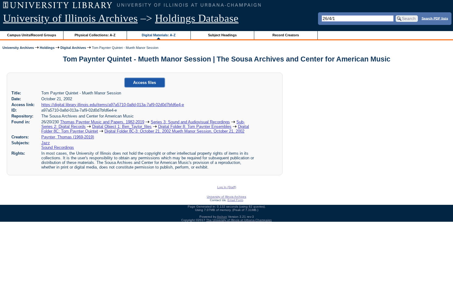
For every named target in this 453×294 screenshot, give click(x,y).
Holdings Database (197, 18)
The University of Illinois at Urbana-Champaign (239, 220)
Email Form (235, 200)
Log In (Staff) (226, 187)
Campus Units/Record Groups (31, 35)
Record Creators (285, 35)
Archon (222, 216)
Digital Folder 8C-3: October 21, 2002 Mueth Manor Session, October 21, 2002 (174, 131)
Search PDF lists (435, 18)
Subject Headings (222, 35)
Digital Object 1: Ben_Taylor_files (122, 126)
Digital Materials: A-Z (159, 35)
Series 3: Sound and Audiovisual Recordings (190, 122)
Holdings (47, 48)
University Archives (18, 48)
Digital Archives (73, 48)
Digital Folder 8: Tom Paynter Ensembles (194, 126)
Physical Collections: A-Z (95, 35)
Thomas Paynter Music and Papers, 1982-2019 (102, 122)
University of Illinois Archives (70, 18)
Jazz (45, 143)
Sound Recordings (57, 147)
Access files (144, 82)
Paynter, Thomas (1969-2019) (67, 137)
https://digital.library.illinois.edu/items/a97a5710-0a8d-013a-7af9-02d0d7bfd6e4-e (112, 104)
